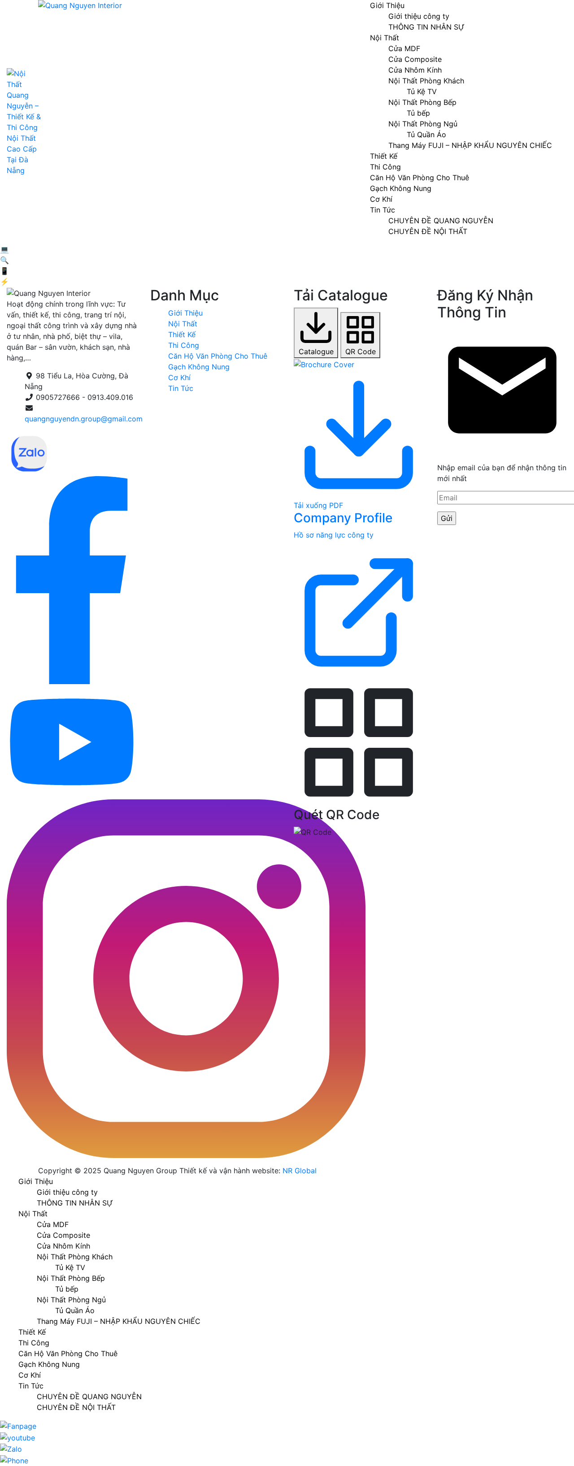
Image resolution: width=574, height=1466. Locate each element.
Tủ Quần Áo (426, 134)
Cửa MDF (404, 48)
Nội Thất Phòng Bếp (422, 102)
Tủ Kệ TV (422, 91)
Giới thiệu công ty (418, 16)
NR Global (300, 1170)
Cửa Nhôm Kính (415, 69)
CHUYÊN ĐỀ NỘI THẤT (427, 231)
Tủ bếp (418, 112)
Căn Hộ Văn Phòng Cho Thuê (419, 177)
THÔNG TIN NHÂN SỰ (426, 26)
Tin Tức (382, 209)
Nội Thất (384, 37)
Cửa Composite (415, 59)
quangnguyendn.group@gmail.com (84, 418)
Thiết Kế (383, 156)
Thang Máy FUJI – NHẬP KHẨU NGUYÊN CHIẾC (470, 145)
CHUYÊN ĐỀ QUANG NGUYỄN (440, 220)
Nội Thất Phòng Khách (426, 80)
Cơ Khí (381, 199)
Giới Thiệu (185, 312)
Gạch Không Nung (400, 188)
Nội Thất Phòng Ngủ (422, 123)
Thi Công (385, 166)
